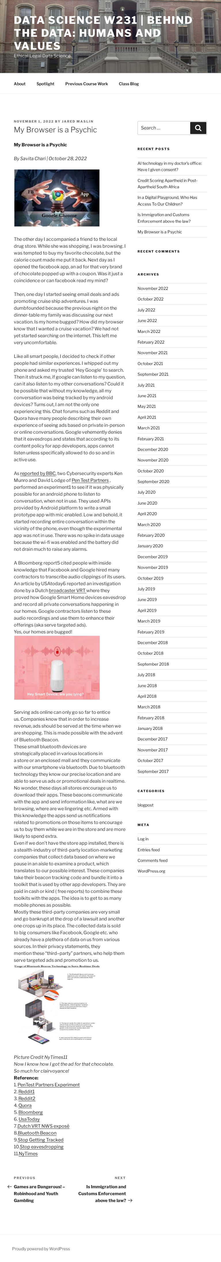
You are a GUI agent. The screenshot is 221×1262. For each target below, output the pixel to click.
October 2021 (150, 363)
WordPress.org (151, 871)
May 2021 (147, 406)
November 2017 (153, 749)
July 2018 (146, 674)
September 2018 (153, 664)
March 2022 (149, 331)
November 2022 (153, 288)
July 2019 (146, 588)
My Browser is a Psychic (160, 231)
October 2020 (151, 470)
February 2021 (151, 438)
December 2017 (152, 738)
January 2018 (150, 728)
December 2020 (153, 449)
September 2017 (153, 771)
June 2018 (147, 685)
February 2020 (151, 535)
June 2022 (147, 320)
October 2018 (150, 653)
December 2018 (153, 642)
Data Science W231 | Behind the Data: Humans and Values (103, 33)
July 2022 (146, 309)
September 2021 (153, 374)
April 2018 (147, 696)
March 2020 (149, 524)
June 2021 (147, 395)
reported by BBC (38, 473)
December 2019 (153, 556)
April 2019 (147, 610)
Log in (143, 838)
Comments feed (152, 860)
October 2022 (150, 298)
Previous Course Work (86, 83)
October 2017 (150, 760)
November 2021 (153, 352)
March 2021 (149, 427)
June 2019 (147, 599)
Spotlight (45, 83)
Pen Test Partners (90, 480)
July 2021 (146, 385)
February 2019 (151, 631)
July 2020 (147, 492)
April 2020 (147, 513)
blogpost (145, 804)
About (20, 83)
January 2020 (150, 545)
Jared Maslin (78, 121)
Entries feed (149, 849)
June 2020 (147, 503)
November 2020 (153, 460)
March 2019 (149, 621)
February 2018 (151, 717)
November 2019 (153, 567)
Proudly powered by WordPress (41, 1248)
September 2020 (153, 481)
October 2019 (150, 578)
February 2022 (151, 342)
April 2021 (147, 417)
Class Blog (129, 83)
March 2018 (149, 706)
